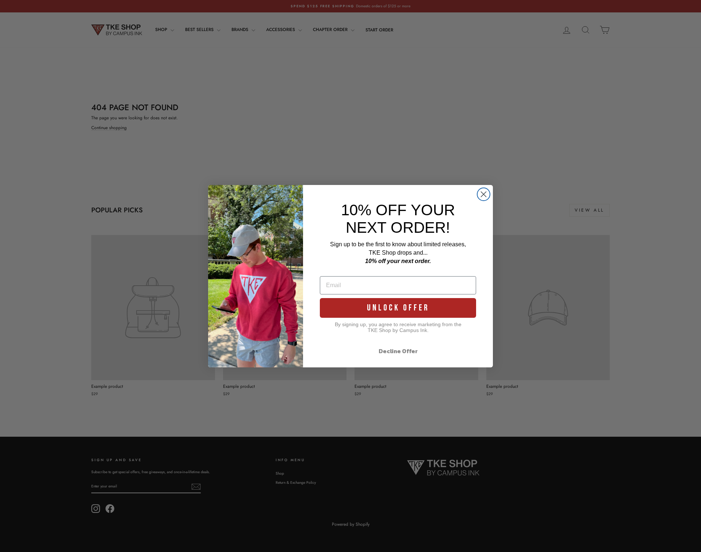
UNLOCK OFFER (398, 307)
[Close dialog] (483, 194)
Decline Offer (398, 351)
